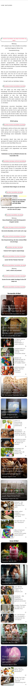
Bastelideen (8, 5)
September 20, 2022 (18, 395)
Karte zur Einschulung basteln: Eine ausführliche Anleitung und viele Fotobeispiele (20, 425)
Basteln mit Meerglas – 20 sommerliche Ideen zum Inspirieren (13, 412)
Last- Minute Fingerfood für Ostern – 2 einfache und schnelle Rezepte (20, 590)
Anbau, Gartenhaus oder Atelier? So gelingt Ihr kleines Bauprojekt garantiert (13, 329)
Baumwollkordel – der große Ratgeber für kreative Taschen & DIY (14, 308)
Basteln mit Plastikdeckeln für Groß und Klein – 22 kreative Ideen (20, 360)
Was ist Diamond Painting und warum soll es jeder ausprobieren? (20, 532)
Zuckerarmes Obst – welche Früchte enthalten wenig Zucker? (12, 554)
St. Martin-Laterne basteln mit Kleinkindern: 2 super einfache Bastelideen (20, 342)
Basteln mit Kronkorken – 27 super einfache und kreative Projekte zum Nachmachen (14, 492)
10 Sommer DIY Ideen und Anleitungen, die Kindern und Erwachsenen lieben (19, 453)
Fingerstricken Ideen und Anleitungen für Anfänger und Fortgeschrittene (12, 388)
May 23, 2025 (16, 336)
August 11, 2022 (12, 476)
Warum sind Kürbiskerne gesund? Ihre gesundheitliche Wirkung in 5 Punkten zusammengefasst (13, 468)
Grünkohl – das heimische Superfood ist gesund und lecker (20, 598)
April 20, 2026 (12, 583)
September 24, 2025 (18, 314)
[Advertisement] (14, 21)
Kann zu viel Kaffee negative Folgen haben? (11, 578)
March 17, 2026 (13, 664)
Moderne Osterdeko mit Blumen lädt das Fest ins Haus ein (12, 637)
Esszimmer (5, 561)
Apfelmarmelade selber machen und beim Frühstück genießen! (19, 370)
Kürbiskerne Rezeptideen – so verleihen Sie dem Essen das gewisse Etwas (20, 433)
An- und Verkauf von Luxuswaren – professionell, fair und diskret (20, 617)
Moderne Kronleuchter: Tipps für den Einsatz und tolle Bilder (19, 201)
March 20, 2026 (13, 642)
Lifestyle (4, 476)
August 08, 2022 (13, 498)
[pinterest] (3, 39)
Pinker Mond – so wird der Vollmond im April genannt (13, 659)
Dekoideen (5, 642)
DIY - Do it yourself (7, 314)
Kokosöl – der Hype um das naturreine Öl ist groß (19, 504)
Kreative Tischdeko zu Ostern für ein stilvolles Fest (20, 606)
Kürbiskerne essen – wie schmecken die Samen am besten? (20, 441)
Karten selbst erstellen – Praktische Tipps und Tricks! (20, 514)
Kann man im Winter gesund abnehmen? (19, 669)
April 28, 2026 (12, 561)
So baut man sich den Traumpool (20, 521)
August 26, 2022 (13, 417)
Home (2, 5)
